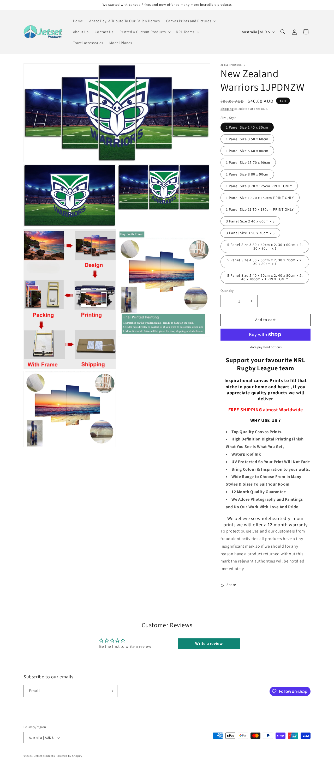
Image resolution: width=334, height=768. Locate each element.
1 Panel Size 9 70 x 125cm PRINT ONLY (259, 186)
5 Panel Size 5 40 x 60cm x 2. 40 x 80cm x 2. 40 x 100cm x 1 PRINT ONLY (265, 277)
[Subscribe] (111, 691)
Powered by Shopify (69, 756)
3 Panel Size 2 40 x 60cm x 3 (250, 221)
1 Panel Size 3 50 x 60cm (247, 139)
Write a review (209, 643)
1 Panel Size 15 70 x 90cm (248, 162)
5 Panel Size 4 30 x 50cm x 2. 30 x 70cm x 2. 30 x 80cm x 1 (265, 262)
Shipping (227, 109)
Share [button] (231, 584)
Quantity (227, 290)
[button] (190, 20)
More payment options (265, 347)
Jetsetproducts (44, 756)
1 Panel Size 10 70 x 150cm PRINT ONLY (260, 197)
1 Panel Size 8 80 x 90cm (247, 174)
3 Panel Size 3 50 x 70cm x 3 (250, 233)
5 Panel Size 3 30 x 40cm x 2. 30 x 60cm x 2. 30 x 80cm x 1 (265, 246)
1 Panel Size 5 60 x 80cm (247, 150)
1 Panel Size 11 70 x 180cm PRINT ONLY (260, 209)
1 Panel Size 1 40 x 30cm (247, 127)
